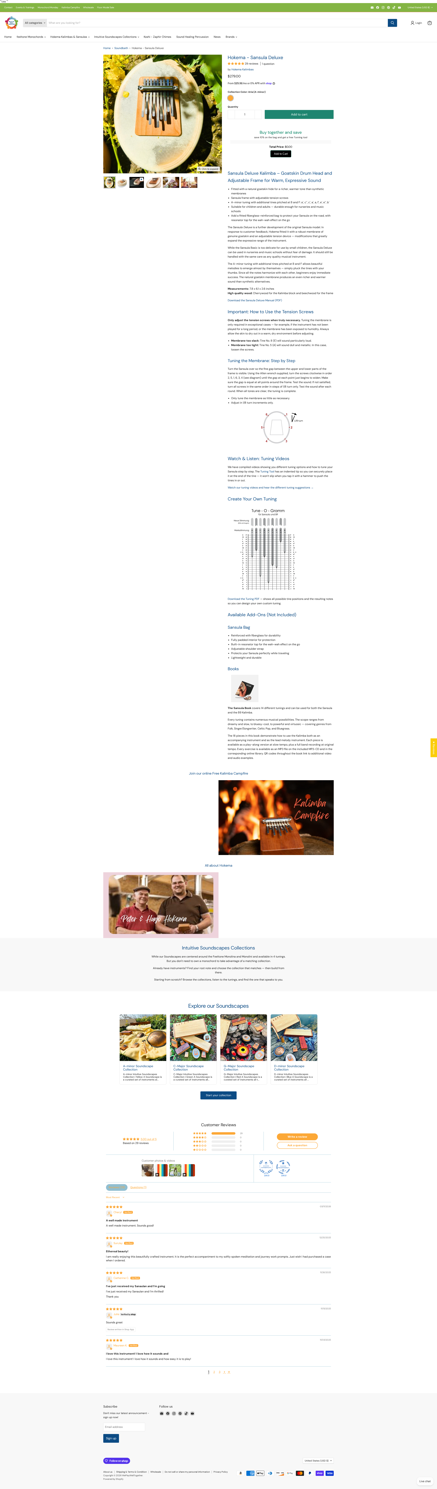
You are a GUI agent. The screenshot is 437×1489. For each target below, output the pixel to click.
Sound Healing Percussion (192, 37)
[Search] (392, 23)
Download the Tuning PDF (243, 599)
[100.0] (266, 1167)
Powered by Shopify (113, 1479)
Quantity (233, 106)
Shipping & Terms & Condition (131, 1471)
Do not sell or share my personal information (187, 1471)
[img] (114, 1207)
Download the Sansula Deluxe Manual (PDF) (255, 300)
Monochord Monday (48, 7)
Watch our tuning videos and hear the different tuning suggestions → (271, 487)
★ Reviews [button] (434, 747)
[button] (417, 23)
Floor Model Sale (105, 7)
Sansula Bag (239, 627)
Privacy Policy (221, 1471)
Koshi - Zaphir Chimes (157, 37)
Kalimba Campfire (71, 7)
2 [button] (214, 1372)
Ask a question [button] (297, 1145)
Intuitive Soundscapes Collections (115, 37)
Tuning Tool (267, 471)
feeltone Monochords (30, 37)
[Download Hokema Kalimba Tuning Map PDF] (266, 592)
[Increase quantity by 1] (258, 114)
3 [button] (219, 1372)
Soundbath (121, 48)
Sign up (111, 1438)
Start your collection (218, 1095)
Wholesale (88, 7)
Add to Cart (281, 153)
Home (8, 37)
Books (233, 668)
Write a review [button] (297, 1137)
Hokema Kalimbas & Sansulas (69, 37)
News (217, 37)
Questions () (138, 1187)
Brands (230, 37)
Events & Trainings (25, 7)
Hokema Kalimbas (242, 69)
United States (419, 7)
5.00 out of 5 (149, 1139)
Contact (8, 7)
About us (107, 1471)
